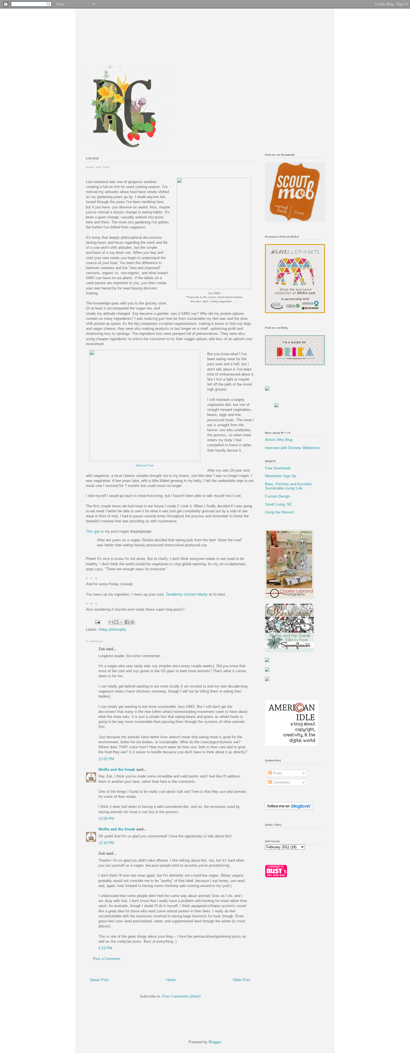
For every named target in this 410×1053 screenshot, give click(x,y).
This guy (93, 531)
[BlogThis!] (116, 622)
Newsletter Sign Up (280, 476)
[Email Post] (97, 622)
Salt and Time (145, 465)
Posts (277, 773)
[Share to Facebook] (127, 622)
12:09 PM (106, 818)
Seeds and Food (97, 167)
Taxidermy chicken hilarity (187, 594)
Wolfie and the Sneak (116, 769)
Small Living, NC (278, 504)
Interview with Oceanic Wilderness (292, 448)
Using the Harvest (279, 512)
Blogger (215, 1042)
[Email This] (111, 622)
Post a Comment (106, 959)
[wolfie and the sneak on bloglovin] (289, 809)
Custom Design (277, 496)
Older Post (241, 980)
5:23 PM (105, 948)
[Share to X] (121, 622)
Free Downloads (278, 468)
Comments (281, 782)
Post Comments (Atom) (181, 996)
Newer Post (99, 980)
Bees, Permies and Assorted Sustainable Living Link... (288, 486)
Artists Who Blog (278, 440)
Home (171, 980)
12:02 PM (106, 759)
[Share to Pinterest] (132, 622)
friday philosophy (112, 629)
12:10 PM (106, 843)
